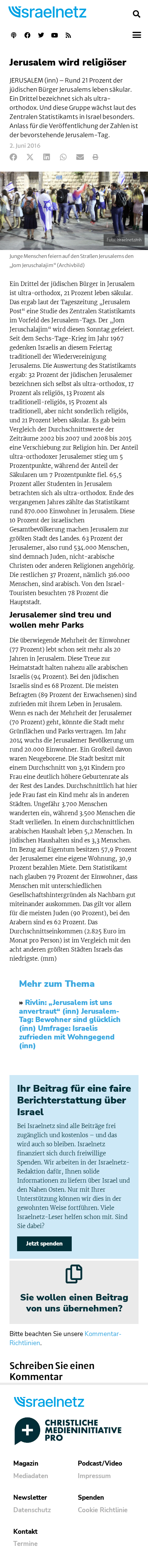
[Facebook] (27, 35)
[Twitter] (41, 35)
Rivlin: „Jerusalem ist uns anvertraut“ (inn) (65, 1007)
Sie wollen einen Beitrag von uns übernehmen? (74, 1302)
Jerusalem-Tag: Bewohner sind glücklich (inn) (70, 1020)
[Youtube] (55, 35)
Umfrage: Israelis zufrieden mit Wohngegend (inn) (67, 1037)
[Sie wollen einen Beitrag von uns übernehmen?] (74, 1273)
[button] (136, 14)
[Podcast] (14, 35)
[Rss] (68, 35)
